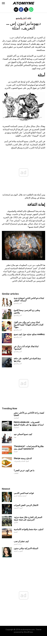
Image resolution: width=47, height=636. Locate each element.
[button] (3, 3)
